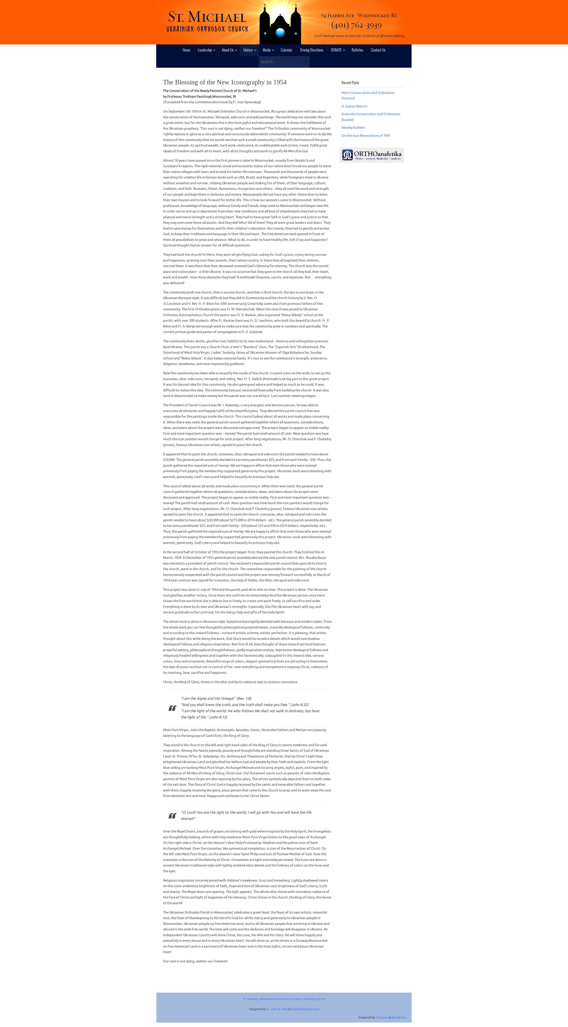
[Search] (306, 62)
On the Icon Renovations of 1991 (366, 136)
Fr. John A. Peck (277, 1009)
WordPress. (399, 1017)
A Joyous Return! (354, 106)
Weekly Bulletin (353, 128)
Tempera (382, 1017)
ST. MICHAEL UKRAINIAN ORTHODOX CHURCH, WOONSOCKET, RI (284, 999)
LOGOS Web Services (305, 1009)
